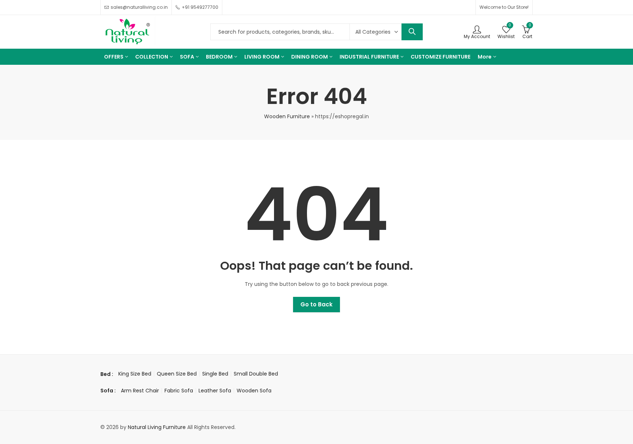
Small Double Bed (256, 373)
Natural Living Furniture (157, 427)
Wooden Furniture (287, 116)
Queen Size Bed (177, 373)
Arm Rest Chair (140, 390)
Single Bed (215, 373)
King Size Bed (134, 373)
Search (412, 31)
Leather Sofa (215, 390)
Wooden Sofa (254, 390)
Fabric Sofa (178, 390)
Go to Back (316, 304)
